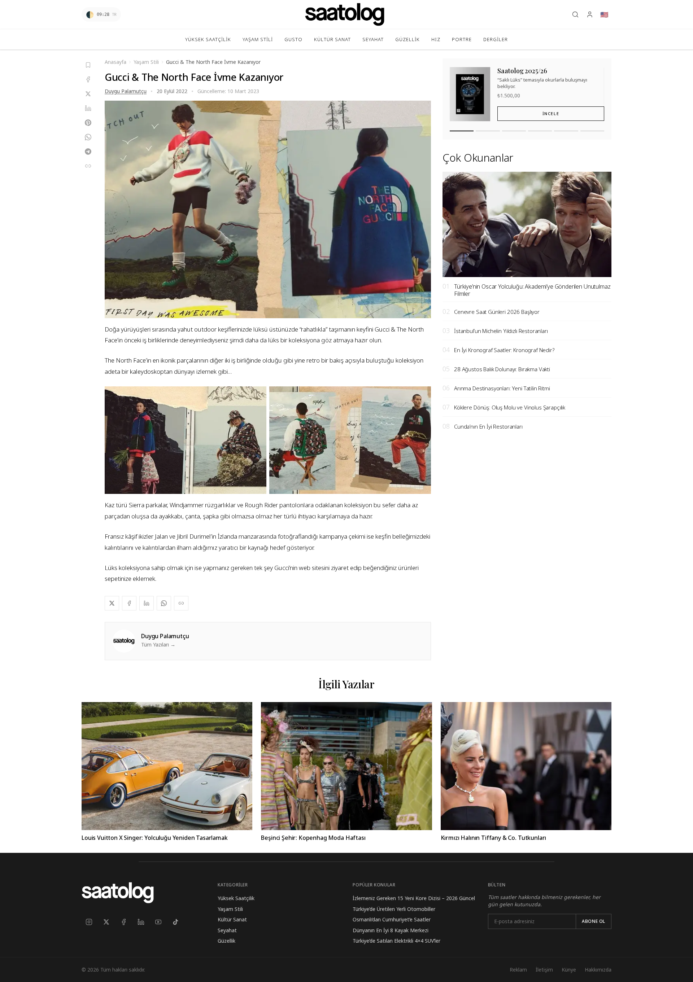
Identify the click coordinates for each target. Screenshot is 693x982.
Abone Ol (593, 921)
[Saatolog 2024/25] (488, 131)
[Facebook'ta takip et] (123, 922)
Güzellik (226, 940)
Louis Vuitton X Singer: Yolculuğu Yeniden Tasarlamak (155, 838)
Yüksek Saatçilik (236, 898)
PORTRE (462, 39)
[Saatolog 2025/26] (462, 131)
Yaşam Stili (230, 909)
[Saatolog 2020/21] (592, 131)
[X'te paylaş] (88, 93)
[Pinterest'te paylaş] (88, 122)
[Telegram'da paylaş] (88, 151)
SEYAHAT (373, 39)
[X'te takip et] (106, 922)
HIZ (435, 39)
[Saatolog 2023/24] (514, 131)
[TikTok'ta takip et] (175, 922)
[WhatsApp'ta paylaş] (88, 137)
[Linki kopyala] (88, 165)
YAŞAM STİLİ (258, 39)
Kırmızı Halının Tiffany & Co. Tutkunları (493, 838)
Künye (569, 969)
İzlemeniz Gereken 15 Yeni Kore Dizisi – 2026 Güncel (414, 898)
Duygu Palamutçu (126, 91)
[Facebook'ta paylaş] (88, 79)
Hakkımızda (598, 969)
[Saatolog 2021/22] (566, 131)
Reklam (518, 969)
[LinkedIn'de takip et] (141, 922)
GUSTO (293, 39)
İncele (550, 114)
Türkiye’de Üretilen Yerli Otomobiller (394, 909)
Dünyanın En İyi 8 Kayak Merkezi (390, 930)
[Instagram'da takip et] (89, 922)
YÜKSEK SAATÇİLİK (208, 39)
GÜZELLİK (407, 39)
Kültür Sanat (232, 919)
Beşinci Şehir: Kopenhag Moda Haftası (313, 838)
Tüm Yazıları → (158, 644)
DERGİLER (495, 39)
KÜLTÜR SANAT (332, 39)
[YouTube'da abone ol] (158, 922)
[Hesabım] (590, 14)
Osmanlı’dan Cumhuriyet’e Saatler (392, 919)
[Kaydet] (88, 64)
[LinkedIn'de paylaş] (88, 108)
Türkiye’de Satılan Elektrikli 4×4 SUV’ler (396, 940)
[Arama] (575, 14)
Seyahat (227, 930)
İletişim (544, 969)
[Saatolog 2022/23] (540, 131)
